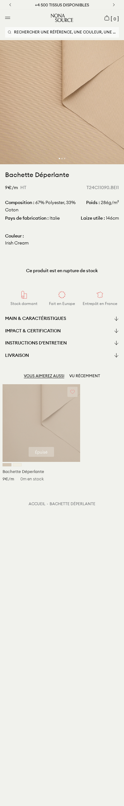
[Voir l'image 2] (62, 158)
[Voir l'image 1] (59, 158)
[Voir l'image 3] (64, 158)
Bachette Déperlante (72, 503)
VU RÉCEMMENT (84, 375)
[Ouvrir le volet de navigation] (8, 18)
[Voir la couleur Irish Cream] (7, 464)
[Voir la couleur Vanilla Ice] (17, 464)
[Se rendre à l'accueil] (62, 18)
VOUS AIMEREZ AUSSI (44, 375)
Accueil (37, 503)
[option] (62, 102)
